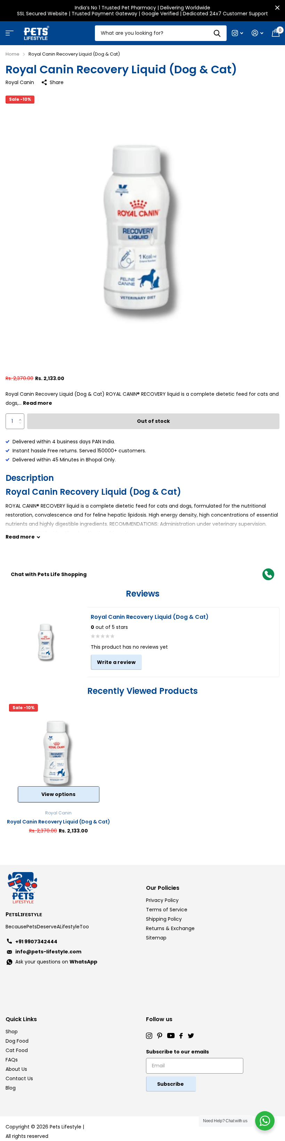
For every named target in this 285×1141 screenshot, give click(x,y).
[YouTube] (170, 1036)
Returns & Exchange (170, 928)
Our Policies (162, 888)
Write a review (116, 662)
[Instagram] (149, 1036)
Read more (37, 403)
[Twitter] (191, 1036)
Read (20, 536)
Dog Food (17, 1040)
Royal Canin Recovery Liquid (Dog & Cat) (58, 821)
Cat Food (17, 1050)
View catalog (9, 35)
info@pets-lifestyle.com (48, 951)
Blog (11, 1087)
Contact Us (19, 1078)
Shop (12, 1031)
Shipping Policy (164, 919)
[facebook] (181, 1036)
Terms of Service (166, 909)
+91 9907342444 (36, 941)
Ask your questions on (56, 961)
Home (12, 54)
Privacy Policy (162, 900)
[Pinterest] (159, 1036)
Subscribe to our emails (177, 1051)
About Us (16, 1069)
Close (277, 7)
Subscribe (171, 1084)
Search (217, 33)
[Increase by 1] (22, 415)
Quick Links (21, 1019)
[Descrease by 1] (22, 427)
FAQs (12, 1059)
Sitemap (156, 937)
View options (58, 794)
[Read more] (237, 33)
